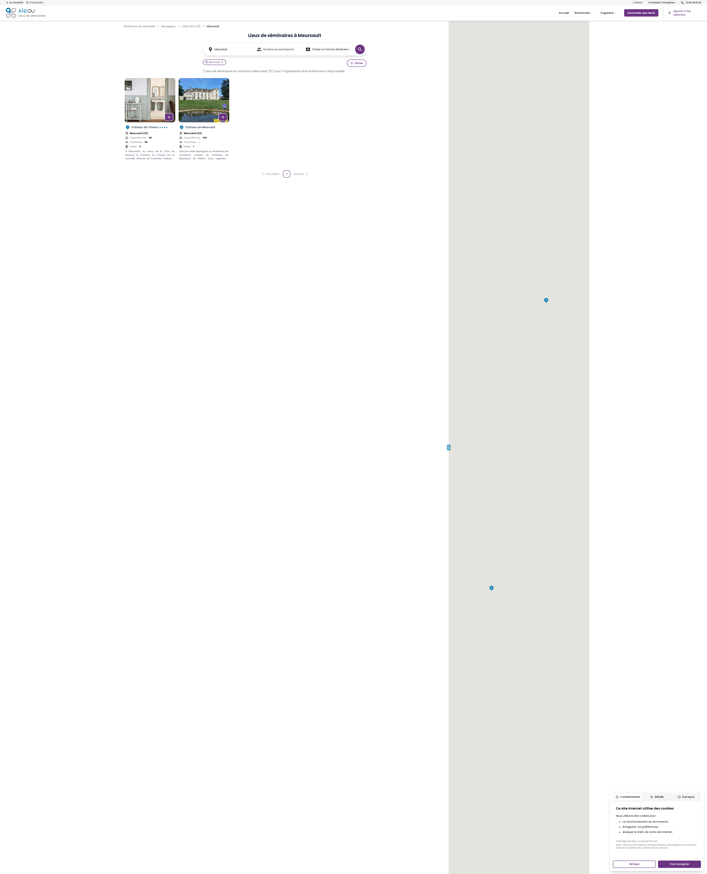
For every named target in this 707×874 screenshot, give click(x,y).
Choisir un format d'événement (332, 49)
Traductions (36, 2)
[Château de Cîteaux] (150, 123)
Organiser (607, 13)
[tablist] (657, 797)
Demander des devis (641, 13)
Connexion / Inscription (661, 2)
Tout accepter (679, 864)
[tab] (628, 797)
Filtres (359, 63)
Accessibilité (16, 2)
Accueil (564, 13)
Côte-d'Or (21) (191, 26)
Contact (637, 2)
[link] (682, 13)
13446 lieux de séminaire (139, 26)
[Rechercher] (360, 49)
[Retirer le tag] (222, 62)
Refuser (634, 864)
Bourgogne (168, 26)
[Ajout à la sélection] (169, 117)
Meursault (220, 49)
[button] (546, 300)
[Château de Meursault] (204, 123)
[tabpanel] (657, 827)
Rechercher (582, 13)
